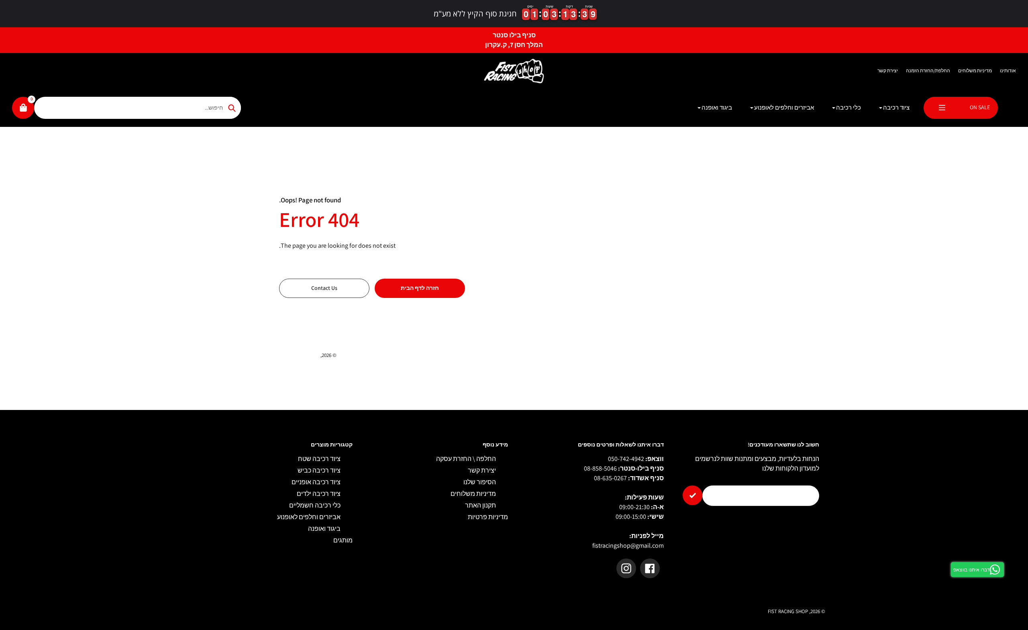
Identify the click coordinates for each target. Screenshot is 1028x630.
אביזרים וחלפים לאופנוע (309, 517)
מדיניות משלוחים (975, 70)
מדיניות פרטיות (488, 517)
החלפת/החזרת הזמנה (928, 70)
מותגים (343, 540)
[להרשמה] (692, 495)
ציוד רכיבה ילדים (319, 493)
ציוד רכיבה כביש (319, 470)
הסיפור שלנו (479, 482)
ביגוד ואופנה (324, 528)
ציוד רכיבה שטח (319, 459)
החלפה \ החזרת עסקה (466, 459)
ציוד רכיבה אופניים (316, 482)
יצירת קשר (887, 70)
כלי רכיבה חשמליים (315, 505)
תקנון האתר (480, 505)
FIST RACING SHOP (299, 355)
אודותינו (1008, 70)
